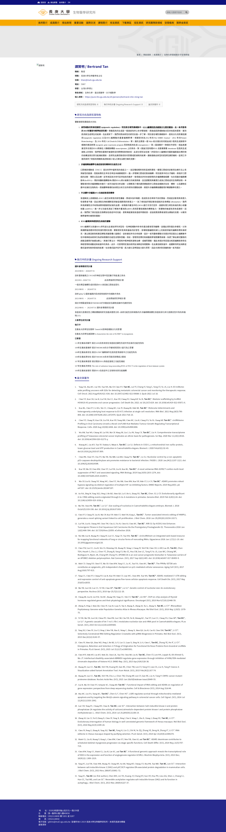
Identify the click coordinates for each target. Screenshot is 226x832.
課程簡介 (102, 22)
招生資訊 (138, 22)
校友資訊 (114, 22)
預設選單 (147, 54)
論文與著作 (153, 104)
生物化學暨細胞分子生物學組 (176, 54)
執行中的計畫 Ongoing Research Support (122, 104)
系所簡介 (62, 2)
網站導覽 (53, 2)
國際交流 (90, 22)
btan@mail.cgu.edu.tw (91, 79)
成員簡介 (54, 22)
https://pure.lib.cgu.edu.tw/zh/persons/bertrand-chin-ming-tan (114, 96)
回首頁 (43, 2)
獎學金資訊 (182, 22)
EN (69, 2)
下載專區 (126, 22)
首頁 (139, 54)
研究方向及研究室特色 (86, 104)
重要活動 (78, 22)
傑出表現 (66, 22)
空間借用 (169, 22)
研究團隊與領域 (154, 22)
